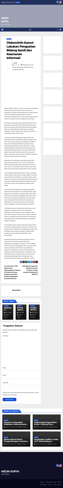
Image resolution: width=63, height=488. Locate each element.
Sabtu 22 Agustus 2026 (11, 444)
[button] (57, 29)
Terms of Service (57, 484)
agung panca (23, 427)
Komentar (6, 335)
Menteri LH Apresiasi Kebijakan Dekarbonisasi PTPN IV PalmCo (15, 424)
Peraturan (50, 484)
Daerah (6, 420)
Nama (5, 367)
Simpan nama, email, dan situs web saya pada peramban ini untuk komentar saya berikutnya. (21, 393)
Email (5, 375)
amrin (15, 63)
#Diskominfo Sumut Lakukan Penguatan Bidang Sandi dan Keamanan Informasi (22, 67)
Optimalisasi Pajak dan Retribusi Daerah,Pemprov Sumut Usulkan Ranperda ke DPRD (30, 270)
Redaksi (59, 482)
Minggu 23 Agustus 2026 (11, 427)
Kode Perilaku (43, 484)
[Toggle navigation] (30, 29)
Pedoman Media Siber (51, 482)
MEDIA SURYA (10, 471)
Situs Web (5, 382)
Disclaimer (42, 482)
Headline (6, 305)
